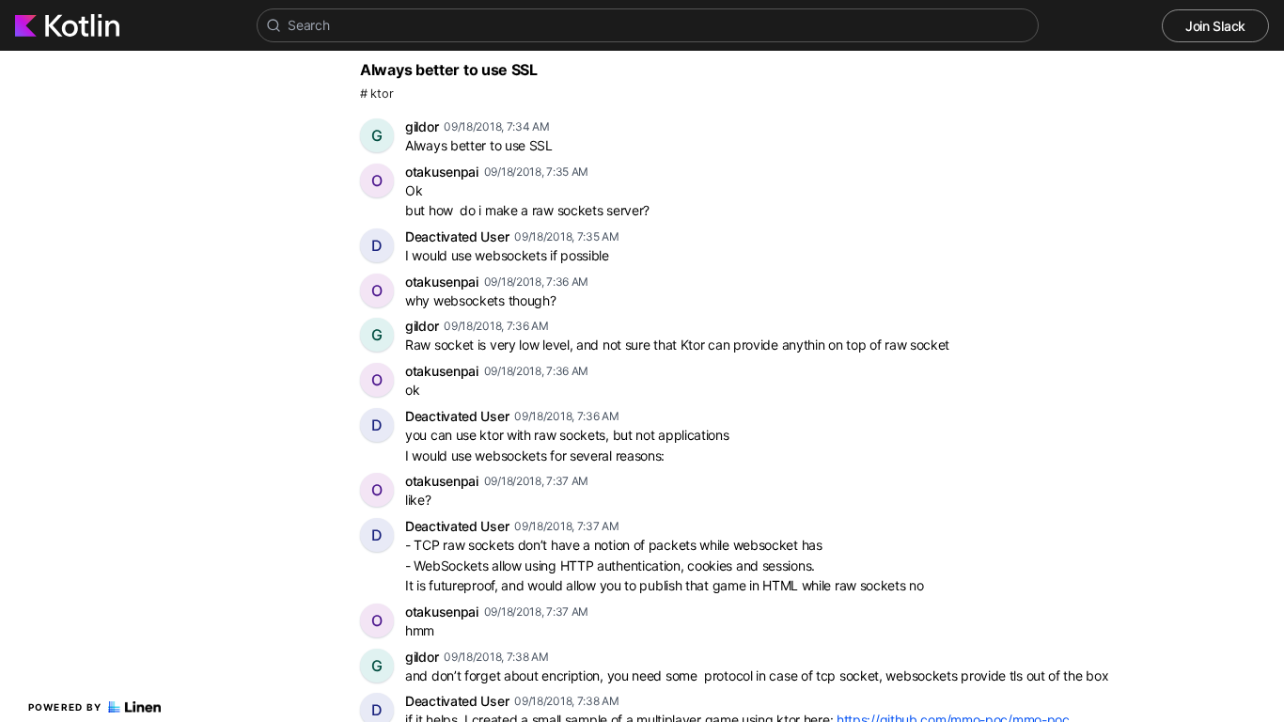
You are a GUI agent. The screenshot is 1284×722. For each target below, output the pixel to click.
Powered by (65, 707)
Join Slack (1215, 26)
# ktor (376, 93)
